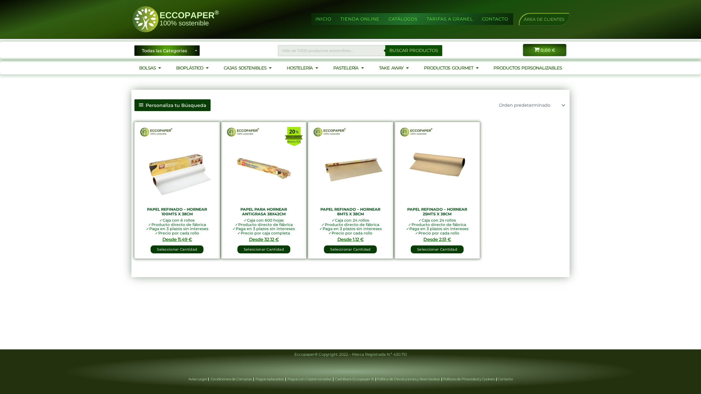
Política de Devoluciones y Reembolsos (408, 379)
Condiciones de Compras (231, 379)
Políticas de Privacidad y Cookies (469, 379)
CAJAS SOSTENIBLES (245, 68)
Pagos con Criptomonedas (310, 379)
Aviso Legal (197, 379)
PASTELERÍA (345, 68)
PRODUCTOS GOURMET (448, 68)
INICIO (323, 19)
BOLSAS (147, 68)
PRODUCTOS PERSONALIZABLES (527, 68)
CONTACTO (495, 19)
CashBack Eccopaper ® (355, 379)
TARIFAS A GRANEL (450, 19)
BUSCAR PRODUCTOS (413, 50)
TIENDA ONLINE (360, 19)
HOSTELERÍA (300, 68)
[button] (544, 19)
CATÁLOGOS (403, 19)
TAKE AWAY (391, 68)
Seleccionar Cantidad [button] (177, 249)
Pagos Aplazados (270, 379)
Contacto (505, 379)
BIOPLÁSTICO (189, 68)
